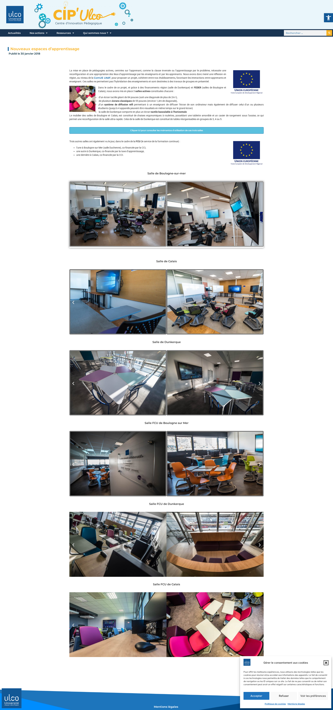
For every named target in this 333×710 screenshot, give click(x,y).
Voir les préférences (313, 695)
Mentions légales (296, 704)
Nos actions (37, 33)
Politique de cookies (275, 704)
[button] (328, 17)
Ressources (64, 33)
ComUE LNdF (102, 77)
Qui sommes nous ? (95, 33)
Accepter (256, 695)
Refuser (284, 695)
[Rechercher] (329, 33)
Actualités (14, 33)
